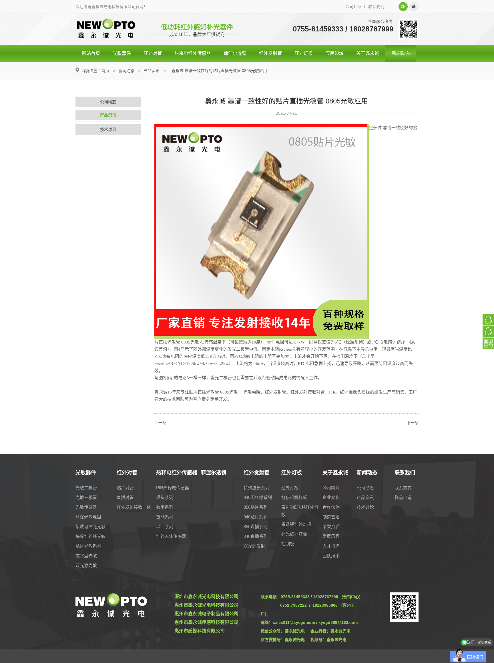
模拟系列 (164, 497)
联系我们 (376, 6)
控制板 (287, 543)
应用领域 (334, 53)
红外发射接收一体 (134, 507)
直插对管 (125, 497)
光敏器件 (122, 53)
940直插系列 (256, 536)
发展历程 (331, 536)
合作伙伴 (331, 507)
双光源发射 (254, 546)
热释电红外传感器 (192, 53)
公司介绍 (353, 6)
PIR (332, 392)
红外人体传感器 (171, 536)
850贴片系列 (256, 507)
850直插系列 (256, 526)
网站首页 (91, 53)
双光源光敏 (86, 565)
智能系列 (164, 516)
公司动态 (108, 101)
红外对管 (153, 53)
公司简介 (331, 487)
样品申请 (403, 497)
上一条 (160, 422)
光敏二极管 (86, 487)
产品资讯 (152, 70)
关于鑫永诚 (367, 53)
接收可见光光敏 (90, 526)
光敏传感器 (86, 507)
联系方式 (403, 487)
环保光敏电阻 (88, 516)
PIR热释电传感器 (172, 487)
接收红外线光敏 (90, 536)
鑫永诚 (375, 127)
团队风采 (331, 555)
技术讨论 (108, 129)
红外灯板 (303, 53)
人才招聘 (331, 546)
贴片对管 (125, 487)
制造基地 (331, 516)
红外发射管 (270, 53)
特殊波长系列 (256, 487)
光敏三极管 (86, 497)
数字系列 (164, 507)
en (414, 7)
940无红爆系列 (258, 497)
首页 (105, 70)
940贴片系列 (256, 516)
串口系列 (164, 526)
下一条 (413, 422)
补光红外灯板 (294, 534)
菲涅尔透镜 (235, 53)
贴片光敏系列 (88, 546)
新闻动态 (401, 53)
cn (403, 7)
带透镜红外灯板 (296, 524)
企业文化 (331, 497)
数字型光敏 (86, 555)
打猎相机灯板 (294, 497)
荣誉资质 (331, 526)
